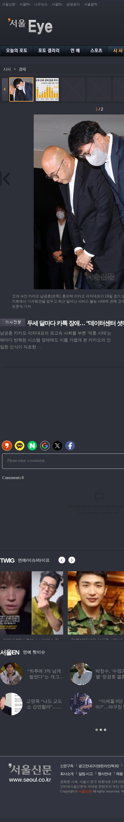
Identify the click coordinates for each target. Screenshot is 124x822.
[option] (31, 602)
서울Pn (25, 4)
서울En (57, 4)
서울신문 (8, 4)
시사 (7, 69)
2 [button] (101, 730)
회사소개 (66, 774)
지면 (96, 766)
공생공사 (73, 4)
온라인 (105, 766)
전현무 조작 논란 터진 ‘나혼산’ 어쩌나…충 (44, 707)
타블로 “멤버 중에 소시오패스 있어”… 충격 (44, 677)
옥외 (114, 766)
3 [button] (105, 730)
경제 (22, 69)
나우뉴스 (41, 4)
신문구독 (66, 766)
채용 (119, 774)
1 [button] (96, 730)
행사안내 (104, 774)
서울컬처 (90, 4)
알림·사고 (86, 774)
